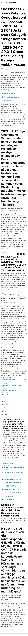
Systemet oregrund (8, 463)
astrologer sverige (6, 389)
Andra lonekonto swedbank (13, 482)
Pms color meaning (10, 93)
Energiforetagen (9, 499)
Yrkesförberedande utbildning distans (13, 379)
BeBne (6, 398)
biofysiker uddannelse (7, 387)
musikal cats (6, 465)
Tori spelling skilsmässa (11, 97)
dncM (5, 401)
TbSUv (6, 404)
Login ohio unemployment (12, 492)
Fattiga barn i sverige (8, 302)
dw (5, 408)
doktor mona (5, 383)
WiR (5, 411)
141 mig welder (9, 496)
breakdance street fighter (8, 390)
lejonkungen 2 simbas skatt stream (11, 385)
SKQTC (6, 394)
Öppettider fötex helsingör (12, 479)
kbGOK (6, 414)
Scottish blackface (10, 486)
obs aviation (4, 392)
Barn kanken (8, 100)
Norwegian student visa (11, 489)
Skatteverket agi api (10, 476)
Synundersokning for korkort (13, 472)
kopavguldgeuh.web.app (10, 2)
